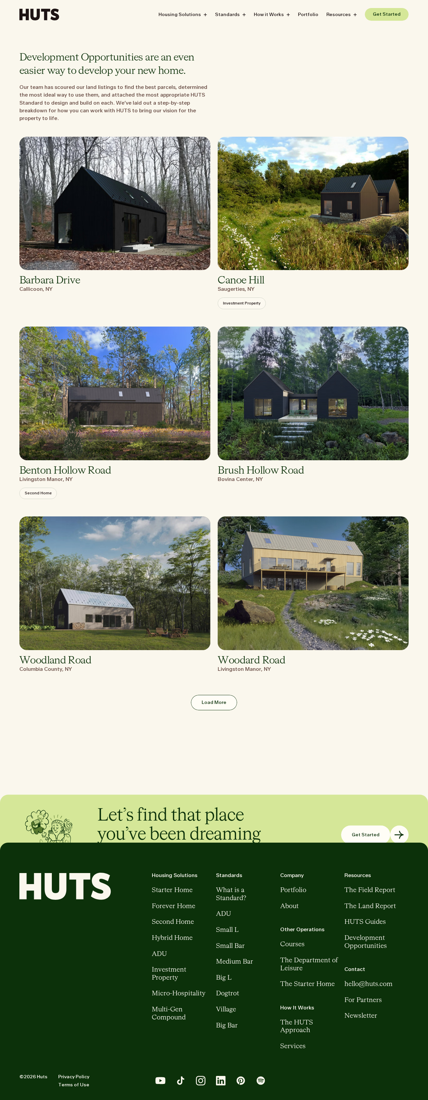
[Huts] (39, 14)
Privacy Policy (73, 1077)
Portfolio (308, 14)
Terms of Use (73, 1085)
